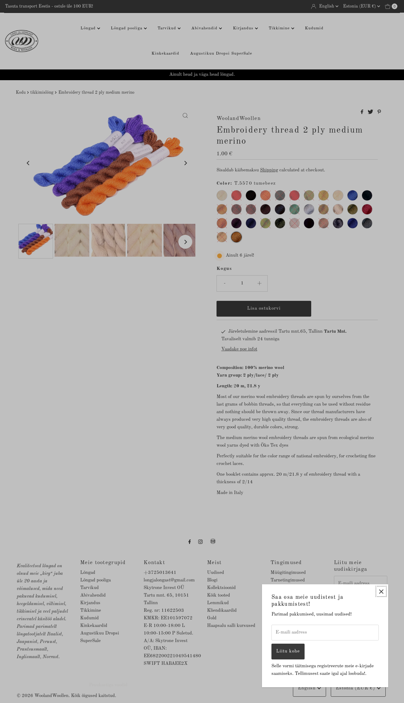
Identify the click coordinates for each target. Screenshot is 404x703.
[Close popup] (381, 591)
